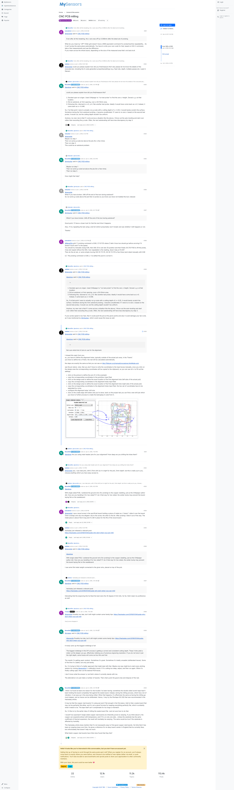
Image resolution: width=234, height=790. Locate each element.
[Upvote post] (138, 55)
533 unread (165, 54)
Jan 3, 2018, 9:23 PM (83, 240)
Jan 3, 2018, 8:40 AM (83, 31)
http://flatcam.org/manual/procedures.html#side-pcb (120, 363)
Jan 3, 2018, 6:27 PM (92, 210)
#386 (145, 189)
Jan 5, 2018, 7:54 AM (87, 611)
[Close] (144, 748)
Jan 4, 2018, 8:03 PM (92, 486)
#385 (145, 158)
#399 (145, 630)
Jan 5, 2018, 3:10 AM (92, 580)
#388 (145, 240)
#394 (145, 510)
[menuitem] (225, 2)
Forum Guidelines (113, 787)
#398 (145, 611)
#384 (145, 133)
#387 (145, 210)
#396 (145, 546)
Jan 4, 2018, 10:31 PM (81, 528)
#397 (145, 580)
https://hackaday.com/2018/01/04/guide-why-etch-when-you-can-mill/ (89, 533)
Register (63, 766)
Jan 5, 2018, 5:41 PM (91, 688)
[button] (9, 784)
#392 (145, 468)
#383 (145, 84)
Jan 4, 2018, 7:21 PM (81, 468)
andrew (67, 64)
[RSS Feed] (107, 20)
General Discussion (66, 20)
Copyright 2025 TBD (99, 787)
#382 (145, 64)
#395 (145, 528)
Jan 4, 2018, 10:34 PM (81, 546)
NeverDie (70, 28)
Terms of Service (136, 787)
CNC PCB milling (83, 34)
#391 (145, 451)
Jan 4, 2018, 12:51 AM (81, 269)
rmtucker (67, 133)
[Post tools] (145, 55)
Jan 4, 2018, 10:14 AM (81, 331)
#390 (145, 331)
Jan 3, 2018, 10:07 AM (81, 64)
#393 (145, 486)
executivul (68, 31)
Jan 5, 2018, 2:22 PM (92, 630)
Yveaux (67, 611)
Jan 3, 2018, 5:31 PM (91, 84)
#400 (145, 688)
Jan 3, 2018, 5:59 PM (82, 189)
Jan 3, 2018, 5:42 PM (82, 133)
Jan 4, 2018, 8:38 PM (83, 510)
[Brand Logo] (71, 4)
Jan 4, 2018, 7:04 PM (92, 451)
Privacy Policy (124, 787)
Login (70, 766)
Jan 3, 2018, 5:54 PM (92, 158)
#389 (145, 269)
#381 (145, 31)
